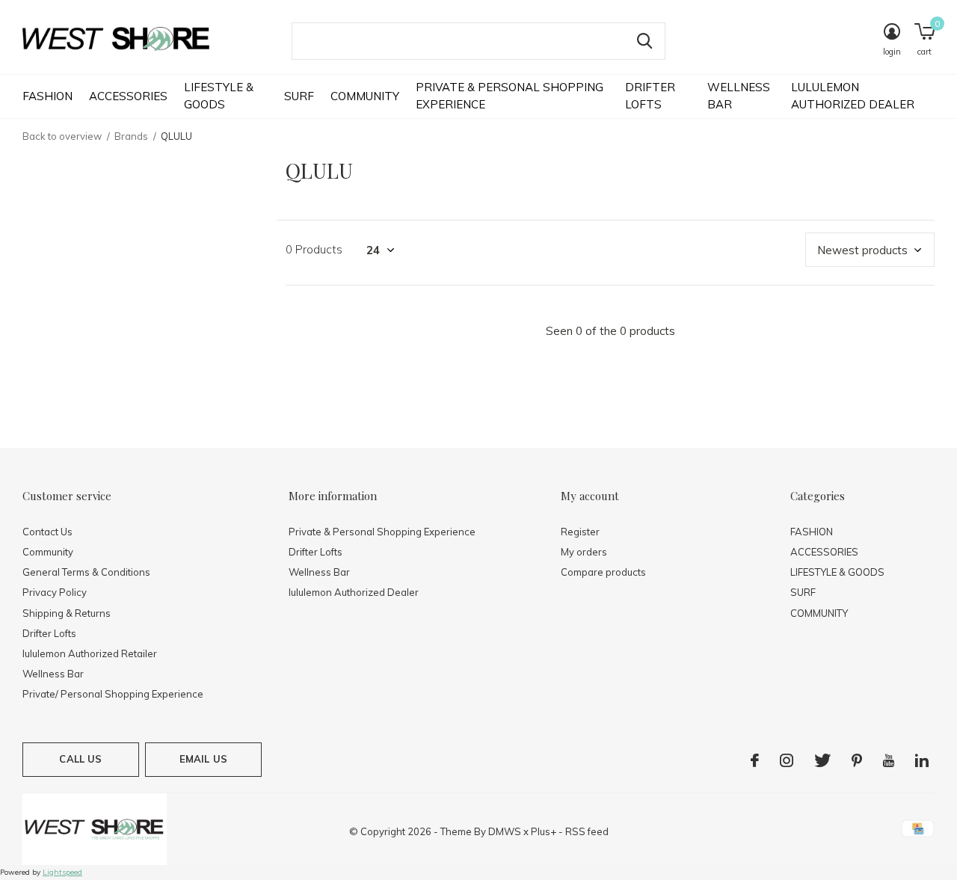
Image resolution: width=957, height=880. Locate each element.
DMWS (504, 831)
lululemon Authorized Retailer (89, 653)
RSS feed (587, 831)
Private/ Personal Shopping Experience (112, 694)
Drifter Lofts (650, 95)
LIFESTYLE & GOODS (218, 95)
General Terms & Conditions (86, 572)
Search (644, 41)
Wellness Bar (738, 95)
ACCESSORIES (128, 96)
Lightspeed (62, 872)
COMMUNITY (364, 96)
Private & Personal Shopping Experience (509, 95)
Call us (80, 759)
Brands (131, 136)
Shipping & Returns (66, 613)
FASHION (47, 96)
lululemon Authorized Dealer (852, 95)
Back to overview (62, 136)
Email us (203, 759)
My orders (584, 552)
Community (47, 552)
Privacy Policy (54, 592)
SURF (299, 96)
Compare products (603, 572)
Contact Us (47, 532)
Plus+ (543, 831)
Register (580, 532)
